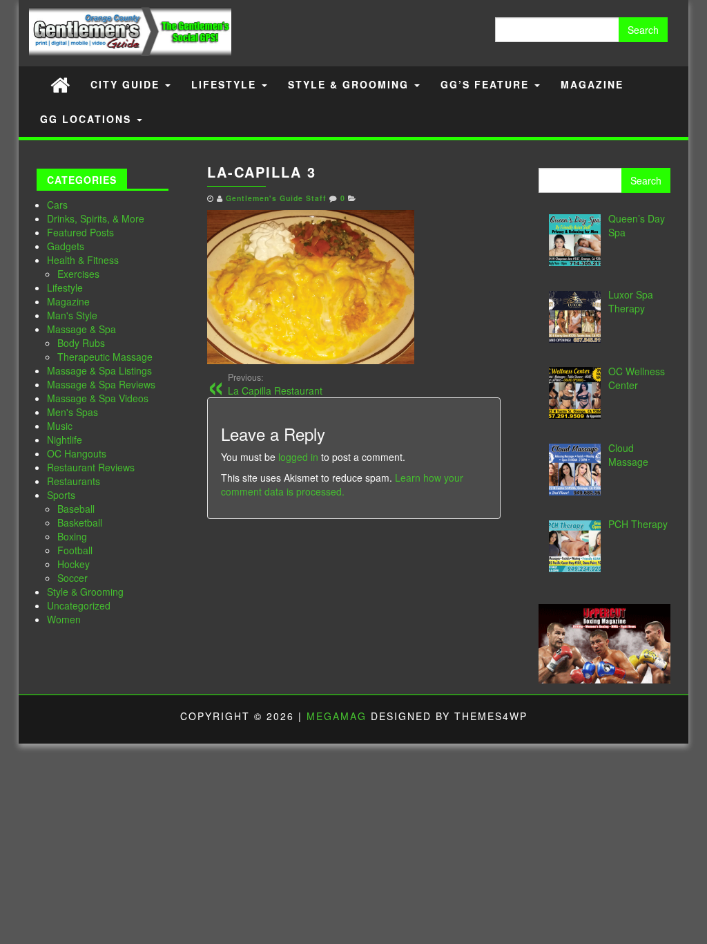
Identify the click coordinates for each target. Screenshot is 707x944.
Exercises (78, 274)
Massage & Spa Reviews (101, 384)
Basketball (79, 522)
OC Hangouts (76, 453)
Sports (61, 495)
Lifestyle (225, 84)
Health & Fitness (83, 260)
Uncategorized (78, 605)
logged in (298, 457)
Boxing (72, 536)
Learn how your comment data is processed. (342, 484)
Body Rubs (81, 343)
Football (75, 550)
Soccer (72, 578)
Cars (57, 204)
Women (64, 619)
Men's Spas (72, 412)
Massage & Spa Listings (99, 370)
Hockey (73, 564)
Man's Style (72, 315)
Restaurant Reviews (91, 467)
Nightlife (64, 439)
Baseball (76, 509)
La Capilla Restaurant (275, 384)
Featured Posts (80, 232)
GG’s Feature (486, 84)
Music (59, 426)
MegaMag (337, 716)
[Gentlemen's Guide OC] (60, 84)
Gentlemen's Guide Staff (276, 198)
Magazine (592, 84)
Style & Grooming (350, 84)
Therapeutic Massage (105, 357)
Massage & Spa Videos (97, 398)
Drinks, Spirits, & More (95, 218)
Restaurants (73, 481)
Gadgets (65, 246)
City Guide (127, 84)
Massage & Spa (81, 329)
